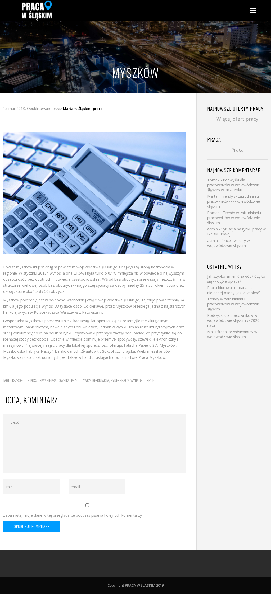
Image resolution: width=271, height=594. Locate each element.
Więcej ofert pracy (237, 119)
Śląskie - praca (90, 108)
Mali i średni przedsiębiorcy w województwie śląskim (232, 334)
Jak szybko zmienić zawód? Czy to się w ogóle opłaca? (236, 279)
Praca (237, 150)
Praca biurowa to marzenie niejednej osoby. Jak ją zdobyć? (233, 290)
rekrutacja (100, 380)
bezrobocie (20, 380)
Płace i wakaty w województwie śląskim (228, 243)
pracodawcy (81, 380)
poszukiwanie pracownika (50, 380)
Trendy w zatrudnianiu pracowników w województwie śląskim (233, 201)
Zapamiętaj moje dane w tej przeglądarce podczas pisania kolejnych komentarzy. (73, 515)
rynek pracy (120, 380)
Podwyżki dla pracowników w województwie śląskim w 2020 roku (233, 184)
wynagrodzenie (142, 380)
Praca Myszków (151, 357)
